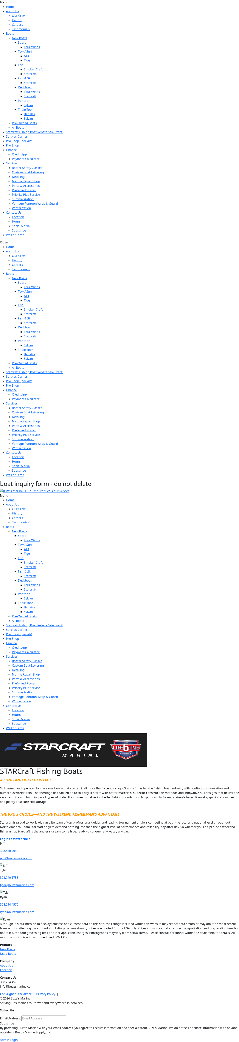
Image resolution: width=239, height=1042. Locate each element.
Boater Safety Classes (27, 168)
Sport (22, 42)
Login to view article (15, 839)
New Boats (19, 38)
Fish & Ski (24, 78)
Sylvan (28, 105)
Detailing (18, 177)
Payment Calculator (26, 159)
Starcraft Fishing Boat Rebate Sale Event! (34, 132)
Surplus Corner (16, 136)
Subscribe (19, 230)
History (17, 20)
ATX (26, 56)
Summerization (23, 199)
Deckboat (25, 87)
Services (12, 163)
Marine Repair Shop (26, 181)
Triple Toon (26, 110)
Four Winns (32, 47)
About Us (12, 11)
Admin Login (9, 1040)
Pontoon (24, 101)
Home (10, 7)
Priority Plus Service (26, 195)
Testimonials (21, 29)
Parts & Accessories (26, 186)
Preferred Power (24, 190)
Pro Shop (12, 145)
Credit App (19, 154)
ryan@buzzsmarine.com (17, 912)
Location (18, 217)
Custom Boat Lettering (28, 172)
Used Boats (8, 954)
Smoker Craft (33, 69)
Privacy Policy (45, 994)
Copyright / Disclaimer (16, 994)
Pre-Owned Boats (24, 123)
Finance (11, 150)
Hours (16, 221)
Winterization (21, 208)
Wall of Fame (15, 235)
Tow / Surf (25, 51)
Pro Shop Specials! (19, 141)
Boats (10, 34)
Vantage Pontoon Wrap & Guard (35, 204)
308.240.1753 (9, 878)
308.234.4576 (9, 904)
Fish (21, 65)
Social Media (21, 226)
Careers (17, 25)
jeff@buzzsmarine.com (16, 858)
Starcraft (30, 74)
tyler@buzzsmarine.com (17, 885)
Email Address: (10, 1018)
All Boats (18, 127)
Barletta (29, 114)
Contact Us (13, 212)
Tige (27, 60)
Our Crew (19, 16)
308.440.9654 (9, 851)
